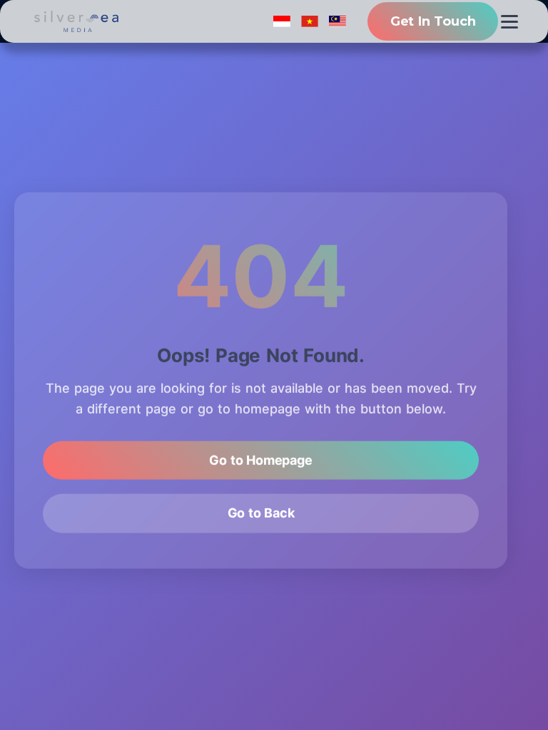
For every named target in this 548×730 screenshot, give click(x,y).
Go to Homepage (260, 460)
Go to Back (261, 514)
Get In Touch (433, 21)
